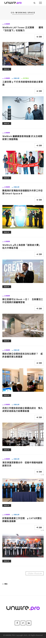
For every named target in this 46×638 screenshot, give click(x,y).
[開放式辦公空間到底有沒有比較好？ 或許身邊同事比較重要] (23, 379)
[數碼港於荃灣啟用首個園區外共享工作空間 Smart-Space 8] (23, 216)
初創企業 (16, 78)
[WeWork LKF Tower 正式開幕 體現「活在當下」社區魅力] (23, 53)
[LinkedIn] (29, 623)
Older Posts (34, 573)
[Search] (34, 3)
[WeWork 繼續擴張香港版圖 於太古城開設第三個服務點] (23, 162)
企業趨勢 (7, 24)
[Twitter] (23, 623)
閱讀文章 (6, 69)
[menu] (40, 2)
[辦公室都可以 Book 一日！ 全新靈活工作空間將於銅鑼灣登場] (23, 325)
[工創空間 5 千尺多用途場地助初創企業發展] (23, 107)
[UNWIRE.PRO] (13, 2)
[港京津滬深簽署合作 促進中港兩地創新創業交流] (23, 489)
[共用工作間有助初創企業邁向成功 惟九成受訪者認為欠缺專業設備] (23, 434)
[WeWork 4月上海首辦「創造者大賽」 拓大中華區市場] (23, 270)
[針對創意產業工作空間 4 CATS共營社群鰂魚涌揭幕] (23, 545)
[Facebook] (17, 623)
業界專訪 (26, 78)
